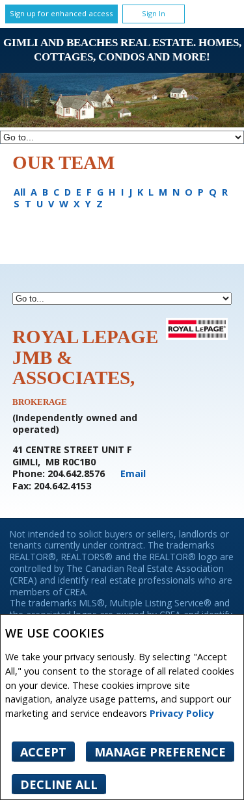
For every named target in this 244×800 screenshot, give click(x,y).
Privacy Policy (182, 713)
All (19, 192)
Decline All (59, 784)
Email (133, 473)
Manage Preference (160, 752)
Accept (43, 752)
